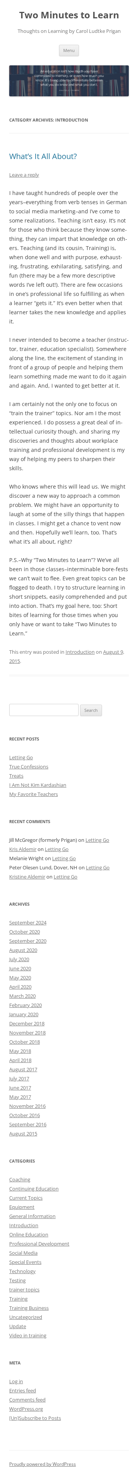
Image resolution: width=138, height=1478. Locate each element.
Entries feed (22, 1390)
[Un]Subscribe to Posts (35, 1418)
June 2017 (20, 1087)
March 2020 (22, 995)
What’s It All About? (43, 156)
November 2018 (27, 1032)
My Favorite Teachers (33, 794)
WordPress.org (26, 1408)
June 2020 (20, 968)
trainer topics (24, 1289)
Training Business (29, 1307)
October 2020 (24, 931)
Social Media (23, 1252)
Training (18, 1298)
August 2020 (23, 950)
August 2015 (23, 1133)
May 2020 (20, 977)
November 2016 (27, 1106)
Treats (16, 775)
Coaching (19, 1179)
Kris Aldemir (22, 849)
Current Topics (26, 1197)
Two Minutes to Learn (69, 15)
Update (17, 1326)
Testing (17, 1280)
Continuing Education (34, 1188)
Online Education (28, 1234)
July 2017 (19, 1078)
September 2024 (27, 922)
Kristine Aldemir (27, 876)
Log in (16, 1381)
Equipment (21, 1207)
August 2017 (23, 1069)
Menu (69, 50)
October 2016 (24, 1115)
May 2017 (20, 1096)
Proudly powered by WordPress (42, 1464)
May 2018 (20, 1051)
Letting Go (21, 757)
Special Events (25, 1262)
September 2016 (27, 1124)
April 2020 (20, 986)
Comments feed (27, 1399)
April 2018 (20, 1060)
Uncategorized (25, 1317)
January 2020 (23, 1014)
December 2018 (26, 1023)
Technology (22, 1271)
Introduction (80, 651)
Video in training (27, 1335)
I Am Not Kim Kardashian (37, 784)
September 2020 (27, 940)
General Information (32, 1216)
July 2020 (19, 959)
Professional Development (39, 1243)
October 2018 (24, 1041)
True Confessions (28, 766)
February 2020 (25, 1005)
